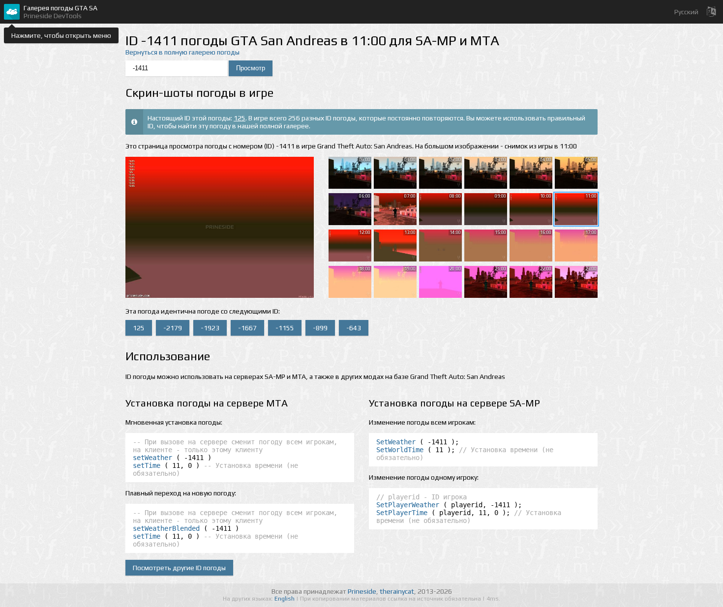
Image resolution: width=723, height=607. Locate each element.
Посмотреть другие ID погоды (179, 568)
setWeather (152, 458)
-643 (353, 328)
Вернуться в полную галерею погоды (182, 52)
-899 (320, 328)
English (285, 598)
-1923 (210, 328)
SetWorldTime (399, 450)
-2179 (172, 328)
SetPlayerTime (401, 513)
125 (239, 118)
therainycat (397, 591)
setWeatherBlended (166, 528)
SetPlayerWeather (407, 505)
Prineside (362, 591)
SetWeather (396, 442)
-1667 (247, 328)
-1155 (284, 328)
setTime (146, 465)
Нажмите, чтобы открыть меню (61, 35)
